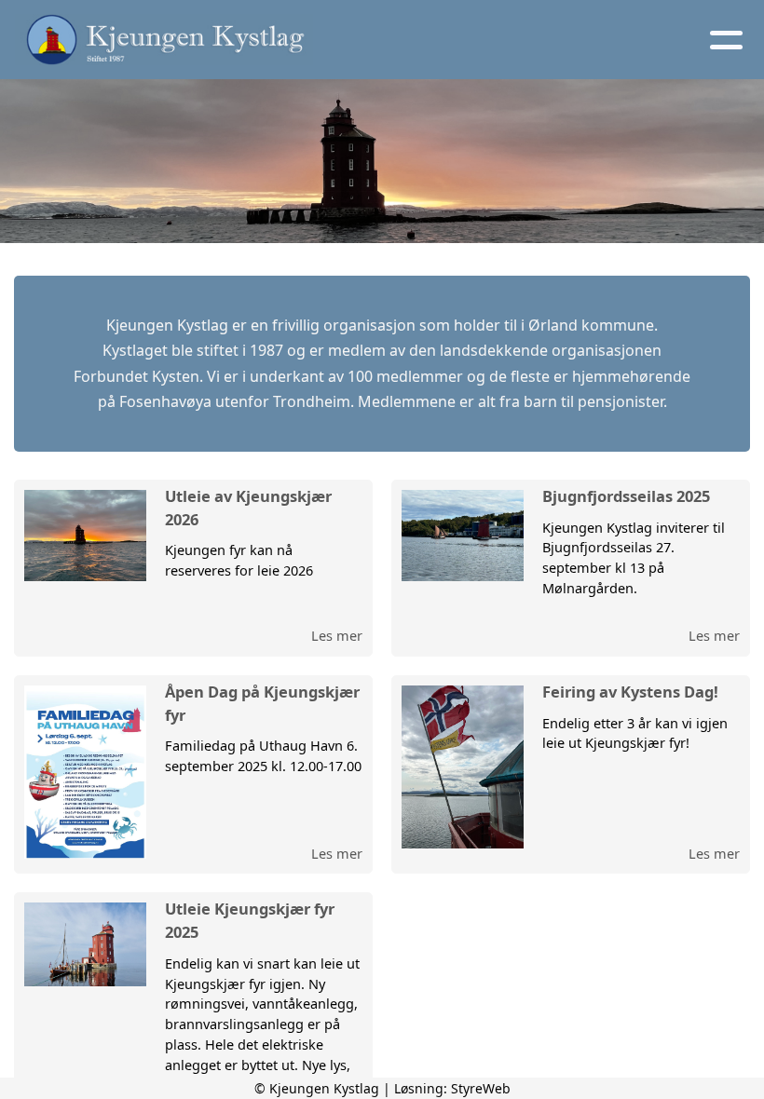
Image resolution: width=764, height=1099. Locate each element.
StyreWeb (481, 1088)
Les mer (336, 635)
